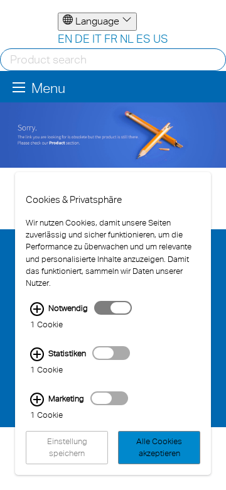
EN (65, 38)
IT (97, 38)
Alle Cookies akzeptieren (159, 447)
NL (127, 38)
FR (110, 38)
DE (82, 38)
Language (97, 21)
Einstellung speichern (67, 447)
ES (143, 38)
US (160, 38)
